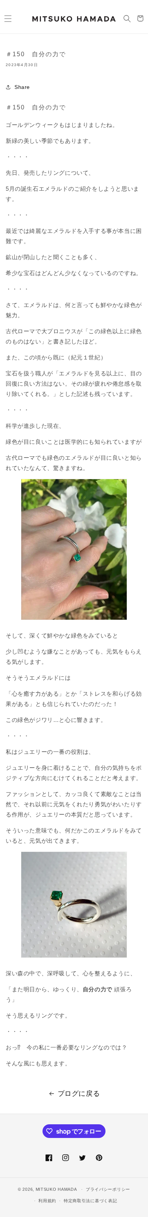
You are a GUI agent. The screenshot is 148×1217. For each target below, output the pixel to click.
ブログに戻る (79, 1093)
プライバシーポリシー (108, 1189)
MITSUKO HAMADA (56, 1189)
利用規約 (47, 1200)
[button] (7, 18)
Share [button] (22, 87)
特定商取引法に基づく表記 (90, 1200)
